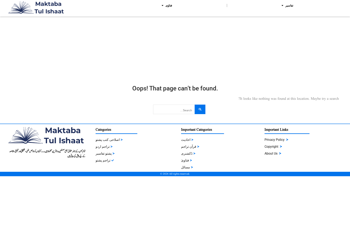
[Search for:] (179, 109)
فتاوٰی (168, 5)
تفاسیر (289, 5)
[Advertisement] (175, 47)
